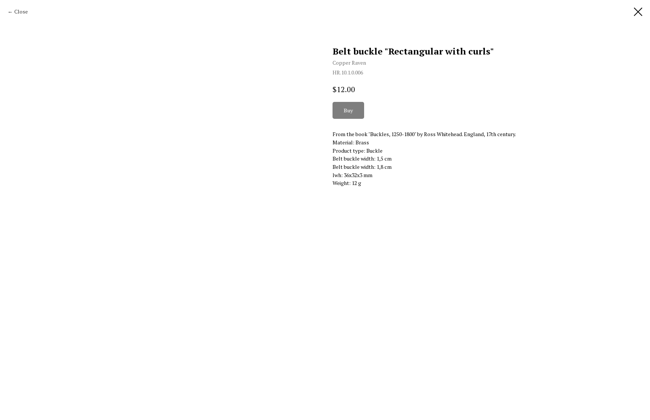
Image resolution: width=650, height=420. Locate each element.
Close (21, 11)
